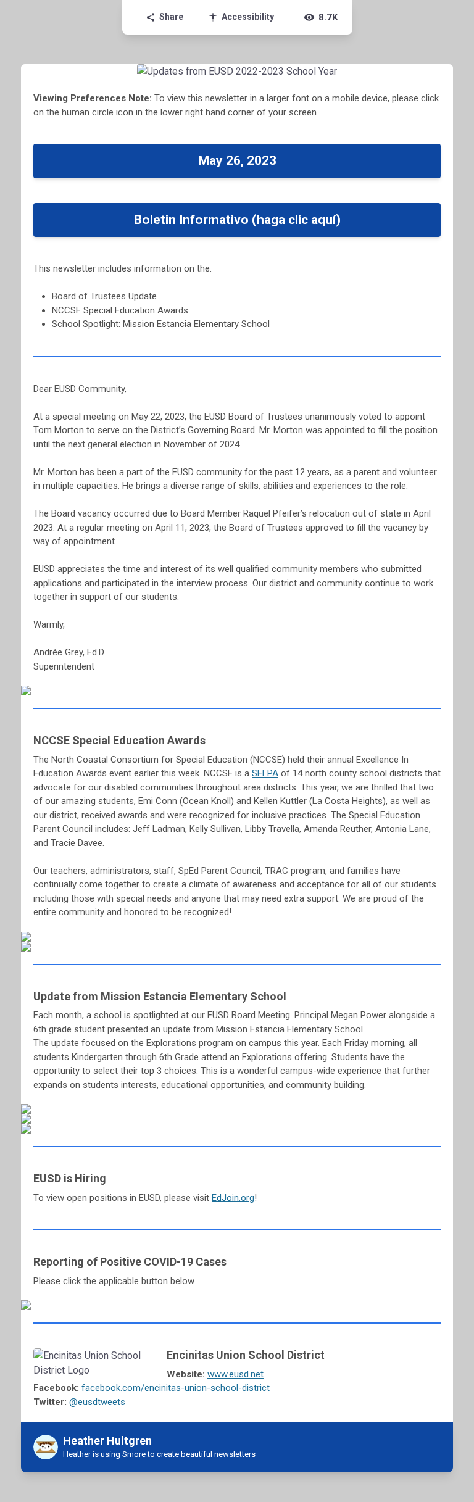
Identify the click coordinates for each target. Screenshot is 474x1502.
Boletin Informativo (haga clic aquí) (237, 219)
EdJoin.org (233, 1197)
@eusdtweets (97, 1402)
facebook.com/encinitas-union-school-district (175, 1387)
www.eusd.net (235, 1374)
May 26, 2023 (237, 160)
